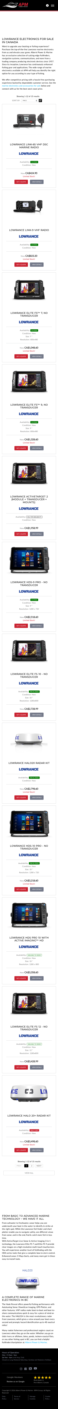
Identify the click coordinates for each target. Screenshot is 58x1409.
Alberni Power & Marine (36, 1342)
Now (23, 173)
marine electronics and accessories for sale (21, 85)
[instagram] (22, 1369)
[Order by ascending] (40, 100)
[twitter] (31, 1369)
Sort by (16, 100)
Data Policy (4, 1397)
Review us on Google (15, 1381)
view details (37, 182)
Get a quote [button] (21, 182)
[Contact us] (47, 5)
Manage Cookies (32, 1397)
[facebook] (26, 1369)
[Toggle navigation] (52, 5)
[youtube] (36, 1369)
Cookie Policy (47, 1397)
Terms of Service (17, 1397)
